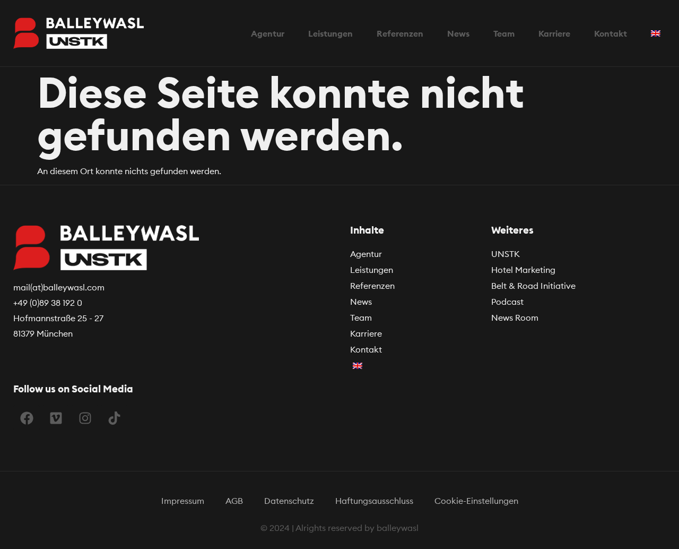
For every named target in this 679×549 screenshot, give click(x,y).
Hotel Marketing (523, 269)
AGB (234, 500)
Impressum (182, 500)
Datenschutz (289, 500)
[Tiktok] (114, 418)
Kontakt (366, 349)
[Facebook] (26, 418)
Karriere (366, 333)
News (361, 301)
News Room (514, 317)
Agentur (366, 253)
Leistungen (371, 269)
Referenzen (372, 285)
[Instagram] (85, 418)
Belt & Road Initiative (533, 285)
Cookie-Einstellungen (476, 500)
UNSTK (505, 253)
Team (361, 317)
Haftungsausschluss (374, 500)
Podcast (507, 301)
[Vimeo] (55, 418)
